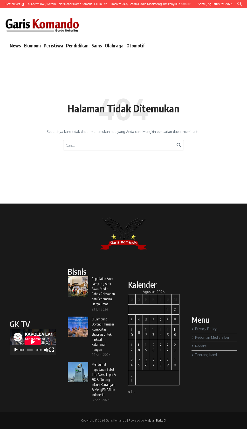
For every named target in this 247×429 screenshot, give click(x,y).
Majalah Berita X (155, 420)
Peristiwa (53, 45)
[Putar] (16, 349)
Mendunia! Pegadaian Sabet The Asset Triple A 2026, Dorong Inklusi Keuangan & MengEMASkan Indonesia (104, 379)
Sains (96, 45)
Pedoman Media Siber (212, 337)
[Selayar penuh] (51, 349)
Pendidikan (77, 45)
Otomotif (135, 45)
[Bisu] (46, 349)
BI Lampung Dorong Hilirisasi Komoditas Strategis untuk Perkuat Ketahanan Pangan (103, 334)
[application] (33, 342)
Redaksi (201, 346)
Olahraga (114, 45)
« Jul (131, 392)
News (15, 45)
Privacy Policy (206, 329)
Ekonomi (32, 45)
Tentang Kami (206, 355)
